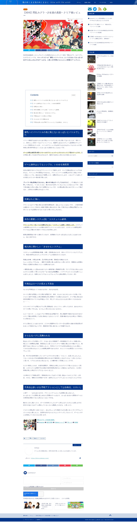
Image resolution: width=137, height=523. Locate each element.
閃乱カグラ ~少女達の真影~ (46, 420)
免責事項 (38, 519)
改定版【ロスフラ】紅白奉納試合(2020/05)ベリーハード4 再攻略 (101, 31)
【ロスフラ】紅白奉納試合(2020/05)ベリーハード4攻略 (101, 43)
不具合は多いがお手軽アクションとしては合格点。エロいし (51, 122)
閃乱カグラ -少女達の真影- (40, 438)
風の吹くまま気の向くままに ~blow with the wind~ (47, 2)
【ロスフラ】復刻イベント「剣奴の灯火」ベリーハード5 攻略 (101, 25)
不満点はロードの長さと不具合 (43, 116)
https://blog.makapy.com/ (40, 458)
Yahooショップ (60, 422)
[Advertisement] (53, 76)
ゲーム (79, 2)
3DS (32, 438)
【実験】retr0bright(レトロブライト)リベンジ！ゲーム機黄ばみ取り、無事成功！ (101, 37)
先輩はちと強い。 (39, 106)
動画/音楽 (87, 2)
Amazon (41, 422)
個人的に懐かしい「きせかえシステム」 (45, 113)
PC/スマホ (103, 2)
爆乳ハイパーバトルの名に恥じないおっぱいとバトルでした (51, 100)
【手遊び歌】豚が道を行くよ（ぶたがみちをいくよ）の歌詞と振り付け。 (105, 67)
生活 (111, 2)
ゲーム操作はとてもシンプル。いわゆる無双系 (47, 103)
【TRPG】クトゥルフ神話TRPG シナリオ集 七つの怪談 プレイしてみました (105, 140)
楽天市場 (49, 422)
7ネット (69, 422)
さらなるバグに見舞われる (41, 119)
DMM (76, 422)
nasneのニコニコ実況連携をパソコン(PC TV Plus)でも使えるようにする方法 (101, 19)
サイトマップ (91, 177)
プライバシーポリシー (29, 519)
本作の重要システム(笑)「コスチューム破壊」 (47, 109)
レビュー (26, 438)
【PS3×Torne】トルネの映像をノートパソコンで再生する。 (105, 131)
